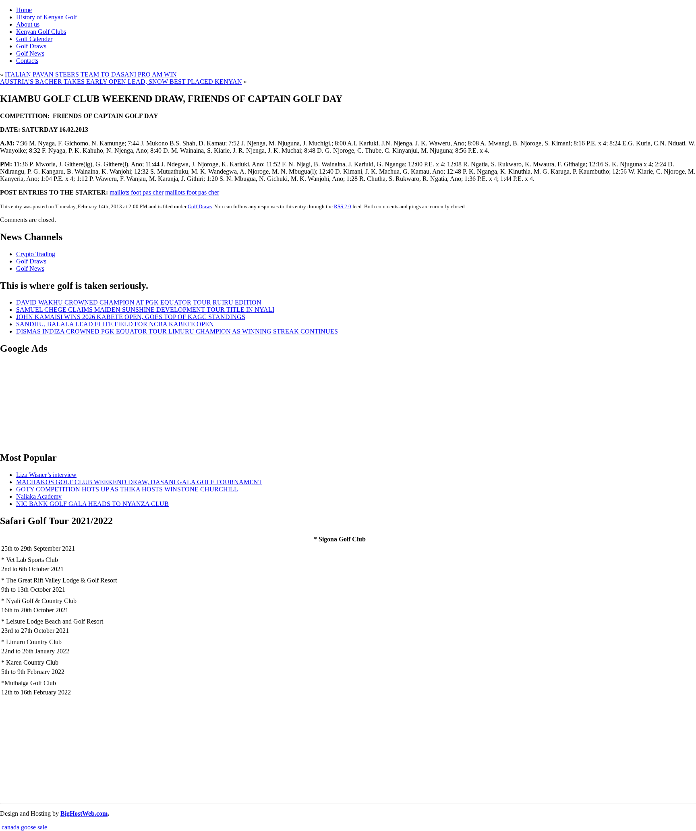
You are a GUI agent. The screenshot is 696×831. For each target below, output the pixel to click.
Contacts (27, 60)
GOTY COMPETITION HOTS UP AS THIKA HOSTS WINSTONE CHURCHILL (127, 489)
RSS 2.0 (342, 206)
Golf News (30, 53)
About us (27, 24)
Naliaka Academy (39, 496)
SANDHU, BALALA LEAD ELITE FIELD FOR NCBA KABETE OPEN (115, 324)
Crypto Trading (35, 254)
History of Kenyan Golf (46, 17)
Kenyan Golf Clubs (41, 31)
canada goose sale (24, 827)
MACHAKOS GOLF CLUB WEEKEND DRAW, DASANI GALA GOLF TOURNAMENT (139, 482)
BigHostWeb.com (84, 813)
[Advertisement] (40, 402)
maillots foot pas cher (137, 192)
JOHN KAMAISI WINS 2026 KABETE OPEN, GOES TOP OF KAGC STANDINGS (130, 316)
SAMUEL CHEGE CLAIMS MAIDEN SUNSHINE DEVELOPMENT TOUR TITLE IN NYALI (145, 309)
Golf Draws (31, 46)
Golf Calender (34, 38)
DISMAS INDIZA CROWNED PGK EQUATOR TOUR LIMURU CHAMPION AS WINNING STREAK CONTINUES (177, 331)
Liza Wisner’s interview (46, 474)
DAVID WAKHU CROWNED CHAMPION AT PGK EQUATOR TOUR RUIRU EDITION (138, 302)
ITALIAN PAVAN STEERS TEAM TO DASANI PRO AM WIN (91, 74)
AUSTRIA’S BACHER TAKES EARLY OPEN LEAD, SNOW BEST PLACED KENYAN (121, 81)
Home (24, 9)
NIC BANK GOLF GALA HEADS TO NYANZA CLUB (92, 503)
